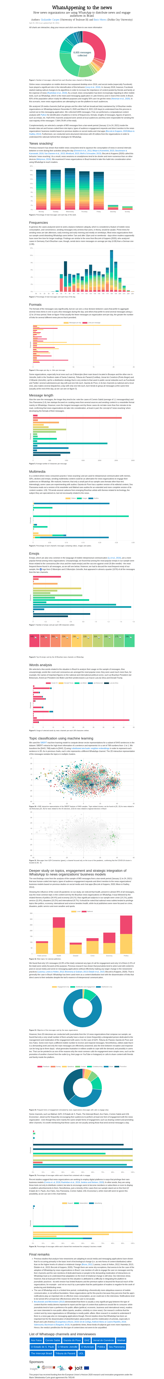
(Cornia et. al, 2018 (52, 1182)
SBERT (43, 743)
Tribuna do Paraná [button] (65, 1353)
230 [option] (74, 636)
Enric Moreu (100, 19)
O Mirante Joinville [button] (67, 1347)
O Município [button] (87, 1347)
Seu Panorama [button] (117, 1347)
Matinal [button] (121, 1340)
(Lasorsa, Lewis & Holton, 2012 (50, 972)
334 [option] (63, 636)
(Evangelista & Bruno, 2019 (67, 1322)
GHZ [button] (86, 1340)
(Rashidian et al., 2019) (57, 93)
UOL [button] (81, 1353)
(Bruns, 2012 (87, 1264)
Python (44, 115)
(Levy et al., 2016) (92, 87)
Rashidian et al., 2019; (71, 1182)
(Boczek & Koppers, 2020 (116, 131)
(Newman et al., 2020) (120, 99)
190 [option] (106, 636)
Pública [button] (101, 1347)
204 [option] (95, 636)
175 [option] (116, 636)
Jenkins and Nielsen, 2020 (92, 1182)
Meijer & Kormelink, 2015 (103, 151)
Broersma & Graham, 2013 (76, 972)
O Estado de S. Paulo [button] (42, 1347)
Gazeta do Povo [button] (72, 1340)
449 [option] (32, 636)
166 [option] (127, 636)
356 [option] (53, 636)
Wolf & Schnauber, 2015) (90, 154)
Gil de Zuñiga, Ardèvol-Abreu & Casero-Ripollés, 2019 (103, 1322)
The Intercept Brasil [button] (41, 1353)
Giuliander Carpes (50, 19)
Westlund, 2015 (72, 154)
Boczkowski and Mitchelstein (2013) (49, 1302)
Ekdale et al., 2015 (96, 972)
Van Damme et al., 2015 (54, 154)
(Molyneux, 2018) (43, 159)
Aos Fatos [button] (36, 1340)
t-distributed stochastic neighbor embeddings (90, 748)
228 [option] (84, 636)
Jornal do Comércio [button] (103, 1340)
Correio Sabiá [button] (52, 1340)
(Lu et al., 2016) (114, 558)
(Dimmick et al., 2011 (83, 151)
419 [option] (42, 636)
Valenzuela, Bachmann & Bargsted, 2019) (52, 1325)
